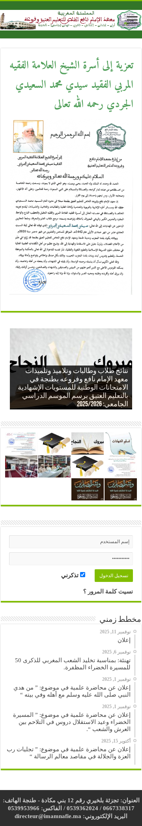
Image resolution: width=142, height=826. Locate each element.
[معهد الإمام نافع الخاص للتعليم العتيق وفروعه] (71, 18)
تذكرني (70, 575)
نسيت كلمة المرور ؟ (108, 591)
